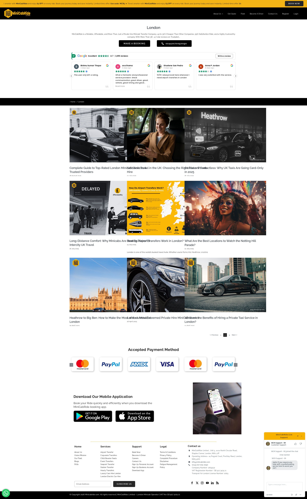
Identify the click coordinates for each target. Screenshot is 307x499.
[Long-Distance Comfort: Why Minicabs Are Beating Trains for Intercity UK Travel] (110, 208)
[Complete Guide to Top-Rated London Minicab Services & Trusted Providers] (110, 135)
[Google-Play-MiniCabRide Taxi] (93, 411)
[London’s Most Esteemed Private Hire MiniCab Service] (168, 285)
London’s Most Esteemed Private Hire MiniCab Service (163, 318)
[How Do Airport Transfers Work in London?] (168, 208)
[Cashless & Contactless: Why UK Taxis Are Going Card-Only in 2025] (225, 135)
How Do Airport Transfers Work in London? (155, 241)
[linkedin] (212, 483)
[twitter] (197, 483)
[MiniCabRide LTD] (17, 10)
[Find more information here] (284, 464)
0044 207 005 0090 (200, 465)
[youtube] (207, 483)
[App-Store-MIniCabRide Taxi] (134, 411)
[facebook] (192, 483)
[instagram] (202, 483)
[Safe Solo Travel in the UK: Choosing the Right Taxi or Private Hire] (168, 135)
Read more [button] (175, 86)
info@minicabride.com (201, 462)
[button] (235, 76)
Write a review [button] (224, 56)
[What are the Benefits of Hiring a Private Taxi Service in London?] (225, 285)
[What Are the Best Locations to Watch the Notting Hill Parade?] (225, 208)
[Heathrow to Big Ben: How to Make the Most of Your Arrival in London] (110, 285)
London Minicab (144, 494)
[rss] (217, 483)
